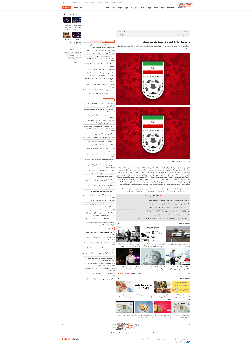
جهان (126, 7)
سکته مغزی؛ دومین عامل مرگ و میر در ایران (101, 191)
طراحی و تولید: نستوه (181, 342)
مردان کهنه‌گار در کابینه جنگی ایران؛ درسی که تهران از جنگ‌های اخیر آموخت (168, 207)
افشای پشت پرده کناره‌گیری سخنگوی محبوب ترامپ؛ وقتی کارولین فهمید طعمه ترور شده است (162, 218)
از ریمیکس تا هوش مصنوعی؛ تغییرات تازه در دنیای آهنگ (98, 279)
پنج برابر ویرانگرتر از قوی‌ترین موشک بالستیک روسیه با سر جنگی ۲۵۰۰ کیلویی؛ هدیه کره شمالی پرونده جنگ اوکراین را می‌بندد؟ (99, 58)
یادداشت (92, 2)
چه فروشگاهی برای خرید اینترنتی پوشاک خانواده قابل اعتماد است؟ (100, 275)
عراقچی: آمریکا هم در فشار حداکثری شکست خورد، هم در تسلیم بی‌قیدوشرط (99, 166)
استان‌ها (120, 7)
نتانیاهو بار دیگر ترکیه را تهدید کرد (104, 176)
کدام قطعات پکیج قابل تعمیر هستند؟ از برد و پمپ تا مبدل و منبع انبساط (100, 238)
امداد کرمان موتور (69, 52)
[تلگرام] (63, 339)
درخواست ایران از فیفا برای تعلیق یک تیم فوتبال (166, 42)
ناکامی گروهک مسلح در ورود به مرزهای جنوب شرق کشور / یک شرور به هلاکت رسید (100, 223)
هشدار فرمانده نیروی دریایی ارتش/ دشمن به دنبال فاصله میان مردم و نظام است (100, 186)
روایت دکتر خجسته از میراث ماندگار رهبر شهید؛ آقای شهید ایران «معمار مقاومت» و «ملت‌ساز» (100, 214)
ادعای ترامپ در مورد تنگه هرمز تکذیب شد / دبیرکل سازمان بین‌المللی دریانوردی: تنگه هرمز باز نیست (100, 74)
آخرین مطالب (107, 100)
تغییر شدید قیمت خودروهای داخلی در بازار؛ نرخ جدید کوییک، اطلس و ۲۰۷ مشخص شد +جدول (100, 51)
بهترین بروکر (78, 59)
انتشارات (85, 2)
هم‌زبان (106, 2)
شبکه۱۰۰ (120, 2)
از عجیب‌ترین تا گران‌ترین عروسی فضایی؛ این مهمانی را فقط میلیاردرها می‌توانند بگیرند (99, 110)
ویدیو (107, 7)
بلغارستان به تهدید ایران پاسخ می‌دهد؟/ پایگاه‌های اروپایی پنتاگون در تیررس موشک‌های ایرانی (100, 46)
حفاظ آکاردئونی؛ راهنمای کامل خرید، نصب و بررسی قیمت (100, 233)
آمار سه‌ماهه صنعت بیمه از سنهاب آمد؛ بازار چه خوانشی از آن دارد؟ (99, 269)
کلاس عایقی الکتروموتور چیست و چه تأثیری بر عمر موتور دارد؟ (99, 254)
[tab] (109, 41)
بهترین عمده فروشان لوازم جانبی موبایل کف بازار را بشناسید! (100, 249)
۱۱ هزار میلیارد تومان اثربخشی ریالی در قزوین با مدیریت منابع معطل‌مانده (99, 205)
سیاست (142, 7)
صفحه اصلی (186, 32)
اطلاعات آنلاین (185, 5)
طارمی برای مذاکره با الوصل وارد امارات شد (101, 200)
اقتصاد (149, 7)
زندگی (113, 7)
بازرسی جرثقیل (73, 49)
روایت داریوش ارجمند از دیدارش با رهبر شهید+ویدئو (98, 210)
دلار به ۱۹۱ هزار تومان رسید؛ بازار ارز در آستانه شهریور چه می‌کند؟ (100, 181)
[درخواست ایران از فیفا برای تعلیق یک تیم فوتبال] (153, 79)
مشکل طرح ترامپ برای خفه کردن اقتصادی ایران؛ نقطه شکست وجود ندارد (168, 204)
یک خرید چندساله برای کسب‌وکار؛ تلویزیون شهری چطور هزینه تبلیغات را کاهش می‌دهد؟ (99, 264)
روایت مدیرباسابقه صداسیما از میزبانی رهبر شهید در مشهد (100, 155)
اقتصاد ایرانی (71, 55)
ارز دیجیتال (71, 59)
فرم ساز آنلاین (78, 52)
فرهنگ (156, 7)
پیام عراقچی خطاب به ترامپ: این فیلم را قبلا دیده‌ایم (99, 219)
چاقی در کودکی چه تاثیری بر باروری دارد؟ (102, 134)
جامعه (162, 7)
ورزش (134, 7)
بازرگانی (109, 228)
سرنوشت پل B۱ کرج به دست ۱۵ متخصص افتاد (100, 69)
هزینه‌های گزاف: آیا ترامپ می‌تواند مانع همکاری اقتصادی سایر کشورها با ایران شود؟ (101, 121)
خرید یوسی (78, 55)
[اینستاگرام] (69, 339)
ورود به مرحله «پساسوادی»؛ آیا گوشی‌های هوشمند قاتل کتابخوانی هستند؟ (167, 200)
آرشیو (80, 2)
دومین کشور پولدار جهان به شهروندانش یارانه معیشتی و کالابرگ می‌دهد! (168, 215)
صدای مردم (99, 2)
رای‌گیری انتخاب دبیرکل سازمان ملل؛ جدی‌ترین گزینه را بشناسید (99, 65)
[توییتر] (66, 339)
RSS (99, 333)
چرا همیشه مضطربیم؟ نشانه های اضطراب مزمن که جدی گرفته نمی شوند (100, 259)
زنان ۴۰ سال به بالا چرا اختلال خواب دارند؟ (102, 145)
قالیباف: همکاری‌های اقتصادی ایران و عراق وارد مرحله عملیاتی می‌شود (100, 160)
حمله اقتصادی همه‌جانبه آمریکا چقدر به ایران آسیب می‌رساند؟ (100, 85)
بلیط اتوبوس (78, 62)
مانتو (80, 49)
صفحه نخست (170, 7)
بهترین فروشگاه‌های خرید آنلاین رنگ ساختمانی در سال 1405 (99, 244)
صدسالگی (113, 2)
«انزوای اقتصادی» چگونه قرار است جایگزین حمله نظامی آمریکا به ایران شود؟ (167, 211)
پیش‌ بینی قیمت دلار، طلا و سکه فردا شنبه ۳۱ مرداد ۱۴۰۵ (98, 90)
